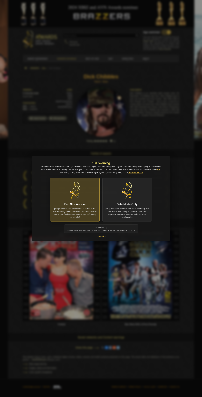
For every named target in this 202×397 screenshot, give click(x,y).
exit (158, 169)
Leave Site (101, 236)
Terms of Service (135, 172)
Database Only (101, 228)
